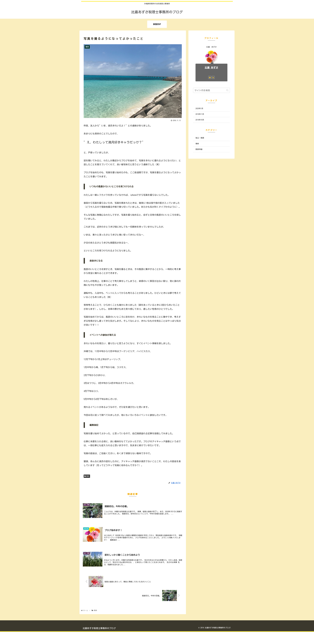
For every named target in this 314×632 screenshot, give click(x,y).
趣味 (87, 476)
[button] (227, 90)
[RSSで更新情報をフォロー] (213, 77)
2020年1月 (199, 108)
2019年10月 (200, 120)
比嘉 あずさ (211, 67)
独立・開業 (200, 138)
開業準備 (199, 149)
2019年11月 (200, 114)
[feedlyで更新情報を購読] (209, 77)
